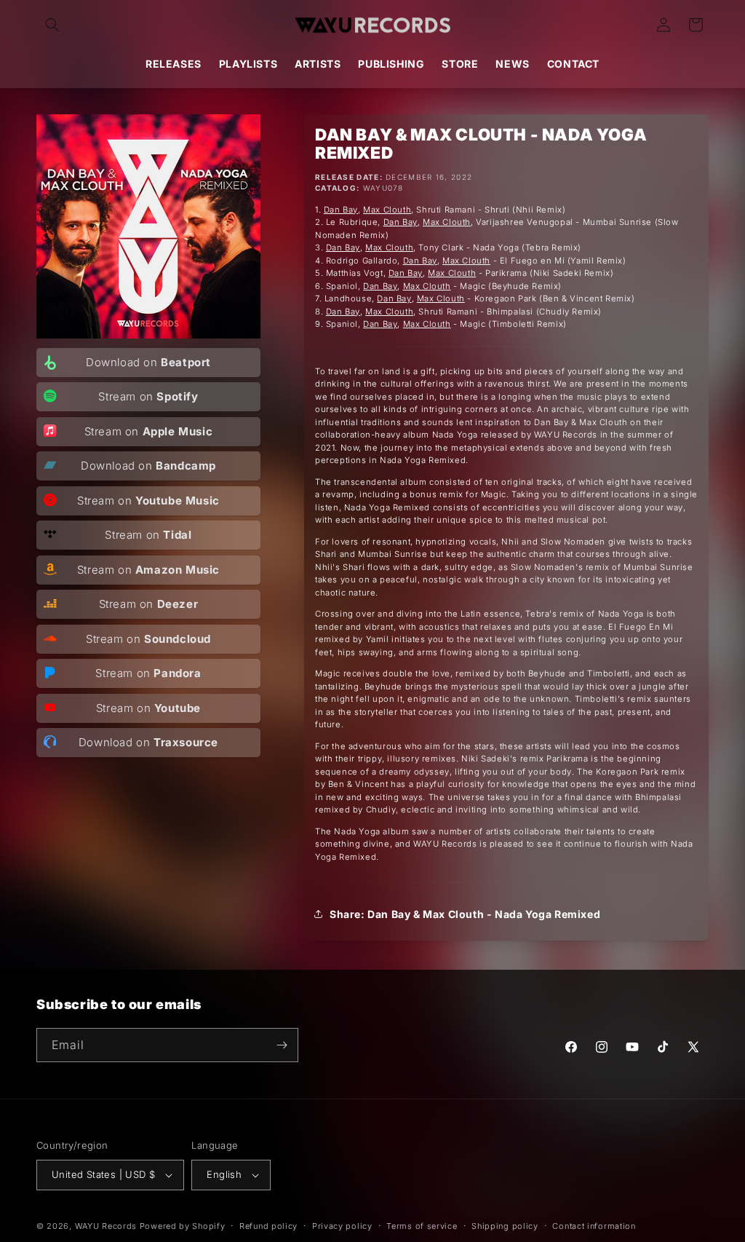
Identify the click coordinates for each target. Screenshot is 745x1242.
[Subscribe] (282, 1045)
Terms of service (421, 1226)
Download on (148, 362)
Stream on (148, 396)
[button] (52, 25)
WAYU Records (106, 1226)
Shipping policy (504, 1226)
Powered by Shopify (183, 1226)
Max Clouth (387, 210)
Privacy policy (342, 1226)
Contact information (593, 1226)
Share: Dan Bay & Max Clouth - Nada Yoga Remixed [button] (465, 914)
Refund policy (268, 1226)
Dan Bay (341, 210)
